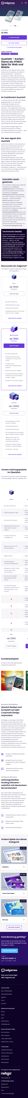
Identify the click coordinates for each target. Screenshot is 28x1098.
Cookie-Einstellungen (7, 1093)
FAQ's (2, 1000)
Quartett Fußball (5, 53)
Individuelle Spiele (6, 994)
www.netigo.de (5, 1078)
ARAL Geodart (5, 1035)
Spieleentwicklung (6, 1050)
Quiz (2, 1018)
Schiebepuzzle (5, 1024)
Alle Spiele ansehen (14, 927)
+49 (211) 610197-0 (8, 958)
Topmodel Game (6, 1038)
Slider (2, 1015)
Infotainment (5, 1059)
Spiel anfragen (14, 37)
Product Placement (7, 1053)
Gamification (5, 1056)
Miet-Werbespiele (6, 991)
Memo (3, 1012)
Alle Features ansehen (15, 318)
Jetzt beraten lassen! (9, 951)
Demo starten (14, 43)
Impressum (4, 1084)
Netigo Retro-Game (7, 1042)
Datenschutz (5, 1087)
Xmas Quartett (14, 53)
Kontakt (3, 1003)
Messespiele (5, 1062)
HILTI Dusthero (5, 1032)
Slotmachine (5, 1021)
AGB (2, 1090)
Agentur (3, 997)
